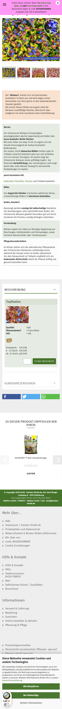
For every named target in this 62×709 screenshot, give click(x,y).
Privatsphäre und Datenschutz (22, 529)
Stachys (28, 181)
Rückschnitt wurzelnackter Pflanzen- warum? (31, 649)
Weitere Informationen (31, 703)
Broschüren (11, 588)
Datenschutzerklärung (12, 680)
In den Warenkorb (44, 361)
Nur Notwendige (31, 695)
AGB (7, 521)
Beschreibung (15, 289)
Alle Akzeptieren (31, 686)
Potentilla (19, 181)
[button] (11, 396)
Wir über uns (12, 537)
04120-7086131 (13, 576)
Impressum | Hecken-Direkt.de (23, 525)
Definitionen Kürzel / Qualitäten (24, 584)
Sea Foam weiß (35, 6)
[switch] (6, 704)
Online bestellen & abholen (21, 620)
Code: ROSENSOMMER (17, 541)
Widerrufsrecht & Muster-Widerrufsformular (31, 533)
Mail (7, 580)
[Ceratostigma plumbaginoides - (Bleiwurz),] (31, 39)
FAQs (8, 569)
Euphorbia (8, 181)
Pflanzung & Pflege (16, 625)
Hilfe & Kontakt (14, 565)
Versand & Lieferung (17, 608)
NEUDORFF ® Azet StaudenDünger (31, 458)
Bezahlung (11, 612)
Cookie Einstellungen (17, 545)
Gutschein (11, 616)
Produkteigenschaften (18, 645)
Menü (4, 4)
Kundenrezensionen (20, 383)
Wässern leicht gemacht (19, 653)
